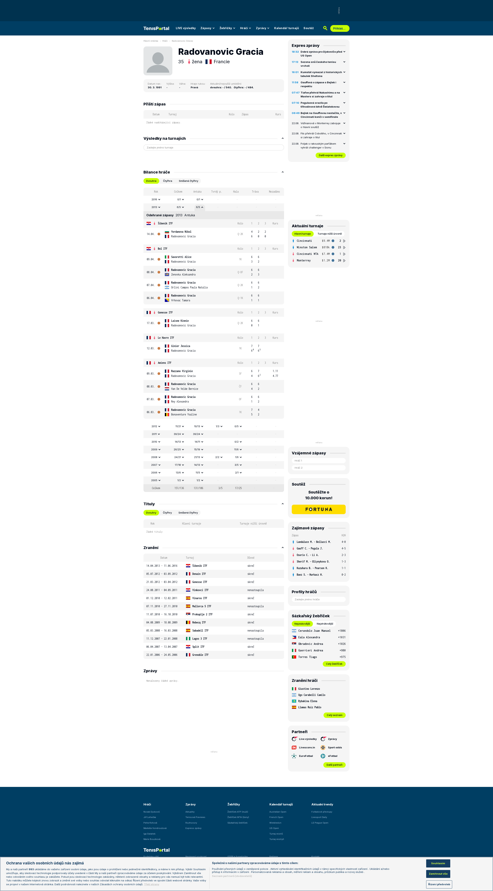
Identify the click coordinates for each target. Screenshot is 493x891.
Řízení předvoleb (439, 884)
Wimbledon (275, 822)
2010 (154, 441)
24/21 (177, 457)
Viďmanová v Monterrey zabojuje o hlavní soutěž (320, 125)
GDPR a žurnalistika (237, 856)
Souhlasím (438, 863)
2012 (154, 426)
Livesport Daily (319, 817)
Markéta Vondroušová (155, 828)
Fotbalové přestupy (321, 811)
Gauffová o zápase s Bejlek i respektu (318, 84)
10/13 (197, 426)
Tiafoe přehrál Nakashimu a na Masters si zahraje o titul (320, 94)
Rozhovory (191, 822)
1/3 (217, 426)
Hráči (244, 28)
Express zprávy (193, 828)
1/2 (179, 480)
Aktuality (190, 811)
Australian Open (277, 811)
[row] (213, 199)
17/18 (178, 464)
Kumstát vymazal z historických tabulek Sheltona (321, 74)
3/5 (237, 464)
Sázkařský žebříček (237, 822)
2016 (154, 199)
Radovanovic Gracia (182, 41)
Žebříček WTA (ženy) (238, 817)
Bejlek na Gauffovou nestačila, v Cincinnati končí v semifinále (321, 114)
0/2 (237, 441)
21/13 (197, 457)
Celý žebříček (334, 663)
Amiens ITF (164, 362)
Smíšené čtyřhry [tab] (188, 180)
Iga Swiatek (149, 833)
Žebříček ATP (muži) (237, 811)
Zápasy (205, 28)
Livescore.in (307, 747)
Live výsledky (308, 738)
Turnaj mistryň (276, 839)
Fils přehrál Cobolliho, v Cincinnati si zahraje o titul (321, 135)
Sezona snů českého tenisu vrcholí (318, 63)
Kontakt (315, 856)
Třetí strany (151, 884)
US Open (274, 828)
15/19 (197, 449)
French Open (276, 817)
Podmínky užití (151, 856)
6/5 (179, 207)
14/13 (178, 441)
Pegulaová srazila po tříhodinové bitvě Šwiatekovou (320, 104)
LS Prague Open (319, 822)
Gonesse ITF (165, 312)
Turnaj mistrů (276, 833)
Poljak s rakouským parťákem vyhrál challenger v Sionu (318, 145)
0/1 (179, 199)
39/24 (177, 433)
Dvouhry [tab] (151, 512)
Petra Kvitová (150, 822)
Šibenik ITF (165, 223)
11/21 (178, 426)
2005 (154, 480)
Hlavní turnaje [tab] (302, 233)
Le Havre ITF (166, 337)
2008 (154, 457)
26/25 (177, 449)
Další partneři (334, 764)
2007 (154, 464)
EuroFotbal (306, 755)
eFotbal (332, 755)
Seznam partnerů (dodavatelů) (232, 876)
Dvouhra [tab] (151, 180)
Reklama (273, 856)
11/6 (236, 449)
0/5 (237, 426)
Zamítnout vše (438, 873)
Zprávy (261, 28)
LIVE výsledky (186, 28)
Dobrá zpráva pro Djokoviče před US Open (321, 53)
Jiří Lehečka (149, 817)
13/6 (178, 472)
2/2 (217, 457)
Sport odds (335, 747)
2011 (154, 433)
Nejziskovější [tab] (302, 623)
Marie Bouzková (151, 839)
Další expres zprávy (330, 155)
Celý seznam (334, 715)
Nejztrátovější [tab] (325, 623)
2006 (154, 472)
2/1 (237, 472)
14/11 (197, 441)
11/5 (198, 472)
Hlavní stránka (150, 41)
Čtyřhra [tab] (167, 180)
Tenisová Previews (195, 817)
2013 (154, 207)
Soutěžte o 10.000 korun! (318, 495)
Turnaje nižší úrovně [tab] (330, 233)
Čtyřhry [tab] (167, 512)
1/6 (237, 457)
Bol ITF (162, 248)
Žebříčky (226, 28)
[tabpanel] (213, 340)
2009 (154, 449)
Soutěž (309, 28)
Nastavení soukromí (195, 856)
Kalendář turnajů (286, 28)
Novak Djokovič (151, 811)
